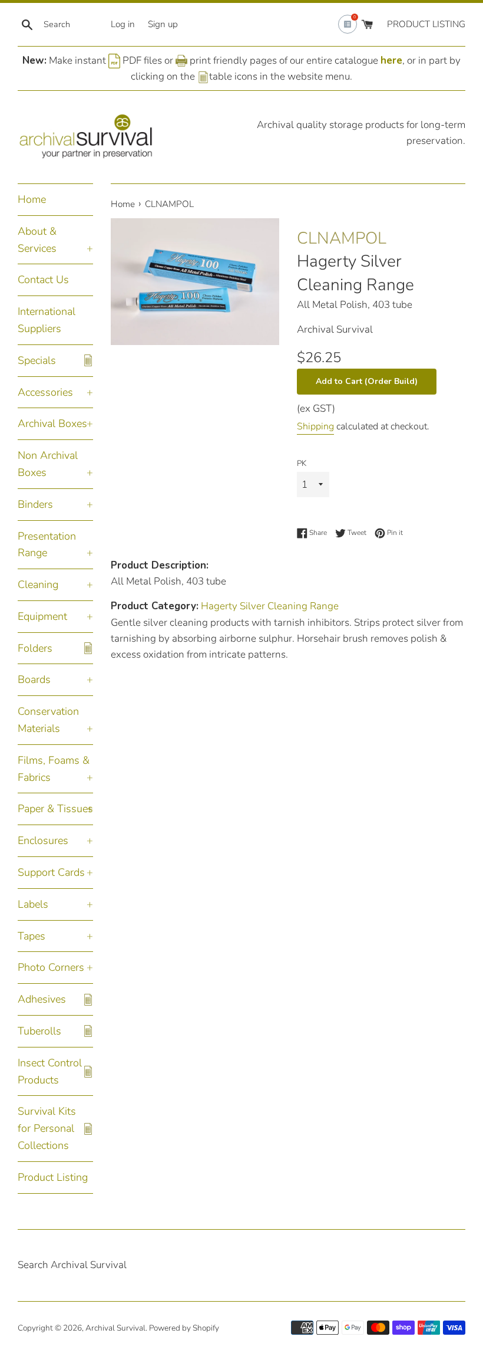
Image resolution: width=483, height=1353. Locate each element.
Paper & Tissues (55, 809)
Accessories (45, 392)
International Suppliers (46, 320)
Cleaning (38, 584)
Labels (33, 904)
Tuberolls (39, 1031)
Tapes (31, 936)
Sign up (163, 24)
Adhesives (42, 999)
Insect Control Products (50, 1071)
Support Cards (51, 872)
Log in (123, 24)
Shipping (315, 426)
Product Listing (53, 1177)
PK (301, 463)
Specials (37, 360)
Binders (35, 504)
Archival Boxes (52, 423)
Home (32, 199)
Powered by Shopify (184, 1328)
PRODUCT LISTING (426, 24)
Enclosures (43, 840)
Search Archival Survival (72, 1265)
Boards (34, 679)
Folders (35, 648)
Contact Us (43, 279)
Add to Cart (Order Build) (367, 381)
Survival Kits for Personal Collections (47, 1128)
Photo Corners (51, 967)
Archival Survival (115, 1328)
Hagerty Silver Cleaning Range (355, 272)
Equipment (42, 616)
